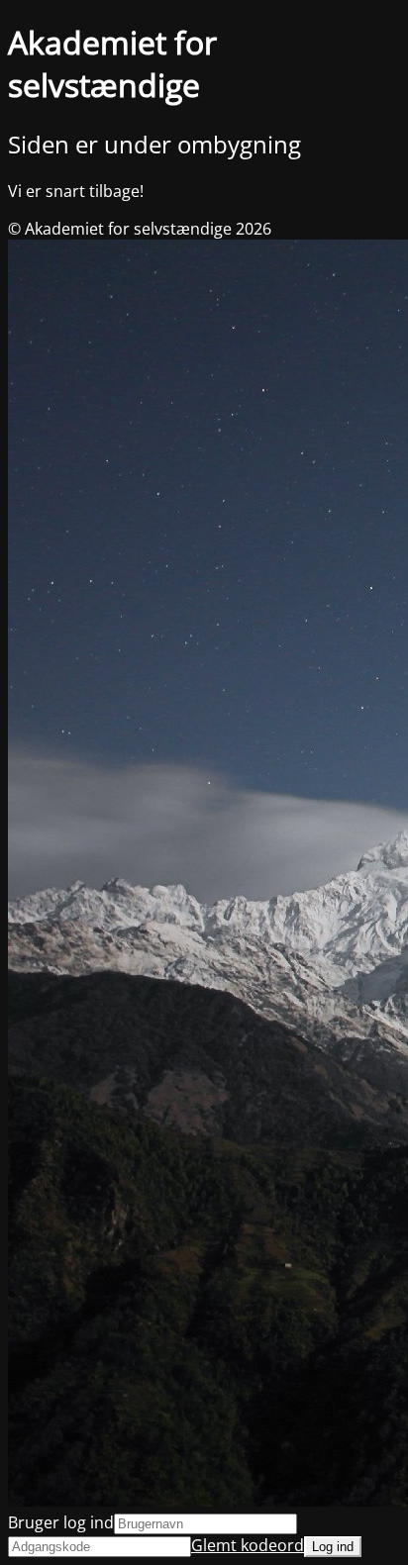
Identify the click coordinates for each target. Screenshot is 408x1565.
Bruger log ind (61, 1522)
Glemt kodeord (247, 1545)
